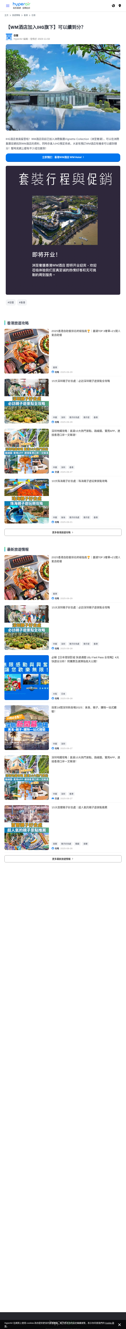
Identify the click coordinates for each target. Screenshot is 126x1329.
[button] (7, 5)
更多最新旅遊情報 (61, 858)
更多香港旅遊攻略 (61, 532)
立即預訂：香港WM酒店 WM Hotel (62, 157)
